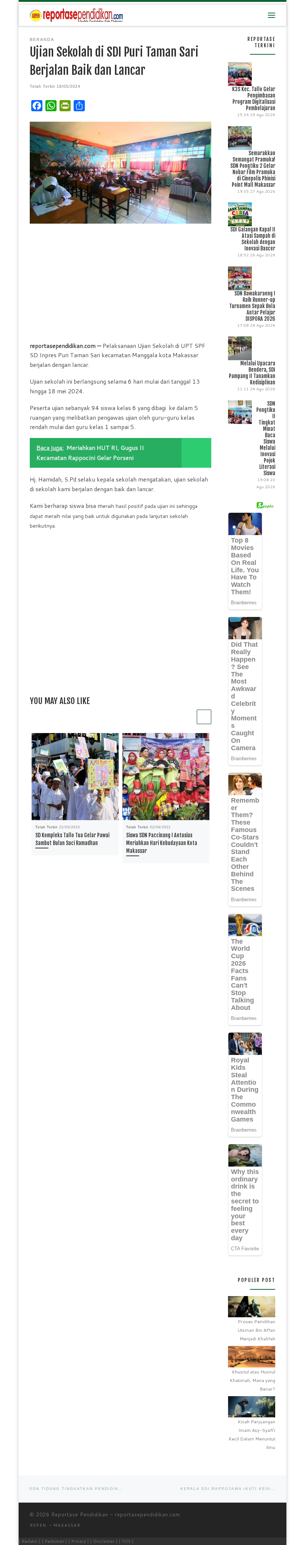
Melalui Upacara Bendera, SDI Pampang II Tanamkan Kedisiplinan (252, 373)
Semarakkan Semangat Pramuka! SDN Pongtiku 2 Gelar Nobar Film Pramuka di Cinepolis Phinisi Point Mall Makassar (252, 169)
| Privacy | (78, 1541)
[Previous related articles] (188, 717)
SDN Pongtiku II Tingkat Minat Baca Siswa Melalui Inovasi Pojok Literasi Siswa (265, 438)
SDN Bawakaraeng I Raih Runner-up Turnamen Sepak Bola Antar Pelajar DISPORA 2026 (252, 306)
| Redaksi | (30, 1541)
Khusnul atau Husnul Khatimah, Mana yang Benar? (252, 1380)
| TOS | (126, 1541)
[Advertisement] (120, 282)
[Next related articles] (204, 717)
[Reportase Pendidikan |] (76, 14)
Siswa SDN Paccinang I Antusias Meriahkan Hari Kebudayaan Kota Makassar (161, 843)
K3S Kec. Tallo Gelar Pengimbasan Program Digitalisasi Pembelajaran (253, 98)
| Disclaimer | (104, 1541)
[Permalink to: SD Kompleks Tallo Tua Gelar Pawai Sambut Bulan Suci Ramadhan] (75, 776)
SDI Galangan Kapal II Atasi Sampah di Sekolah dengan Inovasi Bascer (252, 239)
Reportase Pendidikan (79, 1514)
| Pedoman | (54, 1541)
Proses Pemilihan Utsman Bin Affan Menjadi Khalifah (256, 1330)
